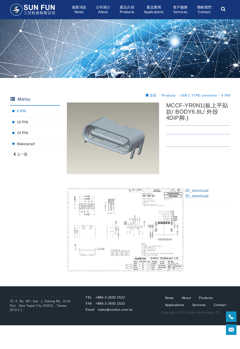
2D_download (197, 191)
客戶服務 (180, 9)
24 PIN (22, 133)
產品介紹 (127, 9)
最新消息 (79, 9)
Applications (174, 305)
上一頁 (21, 154)
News (169, 298)
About (186, 298)
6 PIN (21, 111)
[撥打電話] (231, 316)
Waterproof (26, 144)
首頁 (153, 95)
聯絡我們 (204, 9)
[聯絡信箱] (231, 329)
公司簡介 (103, 9)
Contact (220, 305)
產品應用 (154, 9)
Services (199, 305)
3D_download (196, 196)
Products (206, 298)
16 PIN (22, 122)
